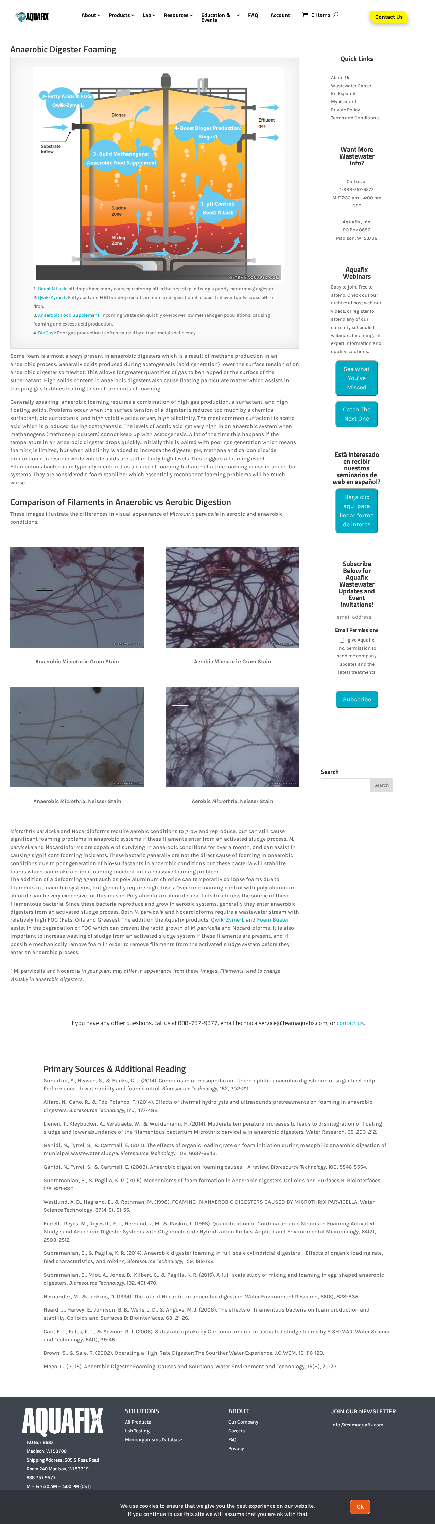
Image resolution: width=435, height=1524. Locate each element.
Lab (147, 16)
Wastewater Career (351, 86)
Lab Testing (137, 1431)
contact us (350, 1022)
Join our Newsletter (363, 1411)
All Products (138, 1422)
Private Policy (345, 110)
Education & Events (215, 17)
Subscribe (357, 699)
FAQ (253, 16)
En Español (343, 93)
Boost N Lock (52, 289)
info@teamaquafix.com (357, 1425)
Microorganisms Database (153, 1440)
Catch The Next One (356, 414)
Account (280, 16)
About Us (340, 77)
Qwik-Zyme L (52, 297)
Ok (360, 1506)
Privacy (236, 1448)
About (89, 16)
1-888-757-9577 (356, 189)
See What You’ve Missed (357, 378)
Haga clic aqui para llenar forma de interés (357, 510)
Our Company (243, 1422)
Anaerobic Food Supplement (68, 315)
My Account (343, 102)
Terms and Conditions (355, 118)
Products (119, 16)
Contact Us (389, 17)
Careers (236, 1431)
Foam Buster (273, 919)
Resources (176, 16)
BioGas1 (46, 333)
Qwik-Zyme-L (228, 919)
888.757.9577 (41, 1477)
